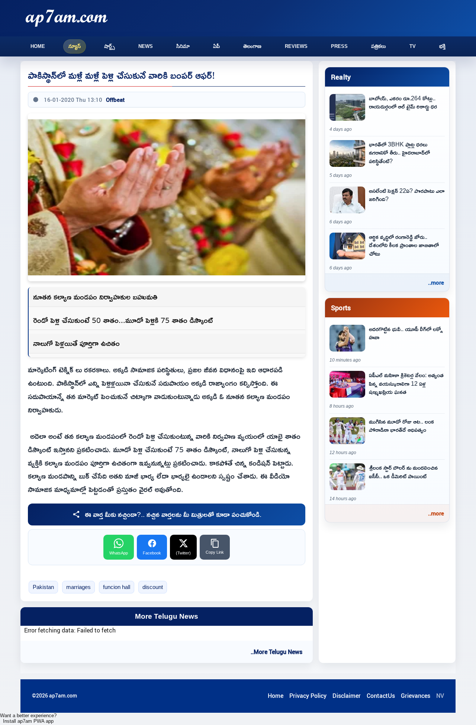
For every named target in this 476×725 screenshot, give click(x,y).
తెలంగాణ (252, 46)
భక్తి (442, 46)
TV (412, 46)
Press (339, 46)
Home (37, 46)
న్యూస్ (74, 46)
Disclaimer (346, 696)
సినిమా (183, 46)
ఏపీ (216, 46)
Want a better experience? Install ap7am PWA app (28, 718)
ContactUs (381, 696)
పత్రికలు (378, 46)
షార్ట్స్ (109, 46)
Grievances (415, 696)
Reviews (296, 46)
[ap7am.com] (66, 18)
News (145, 46)
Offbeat (115, 99)
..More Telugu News (276, 652)
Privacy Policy (308, 696)
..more (436, 282)
